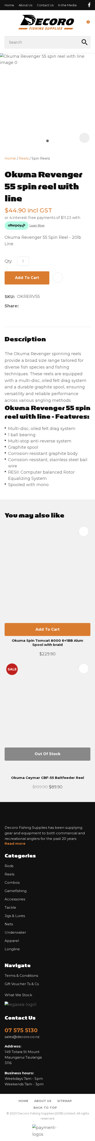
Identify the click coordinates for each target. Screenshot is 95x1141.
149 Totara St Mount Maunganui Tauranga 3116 (23, 1054)
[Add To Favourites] (58, 277)
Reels (24, 158)
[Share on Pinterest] (43, 306)
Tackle (10, 907)
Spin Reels (41, 158)
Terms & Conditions (21, 976)
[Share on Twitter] (28, 306)
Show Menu (7, 23)
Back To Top (45, 1107)
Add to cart (27, 277)
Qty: (8, 261)
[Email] (35, 306)
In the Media (67, 5)
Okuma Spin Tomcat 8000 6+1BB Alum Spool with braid (47, 642)
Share (11, 306)
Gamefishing (16, 891)
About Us (25, 5)
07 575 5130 (21, 1030)
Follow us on (89, 5)
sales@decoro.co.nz (22, 1037)
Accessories (15, 899)
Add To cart (47, 629)
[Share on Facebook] (22, 306)
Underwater (15, 932)
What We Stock (18, 995)
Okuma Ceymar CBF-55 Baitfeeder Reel (47, 777)
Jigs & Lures (15, 916)
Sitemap (64, 1101)
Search (84, 42)
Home (9, 5)
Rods (9, 866)
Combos (12, 883)
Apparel (12, 941)
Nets (9, 924)
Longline (12, 949)
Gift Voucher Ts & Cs (22, 984)
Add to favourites (84, 531)
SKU (9, 296)
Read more (15, 843)
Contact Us (45, 5)
